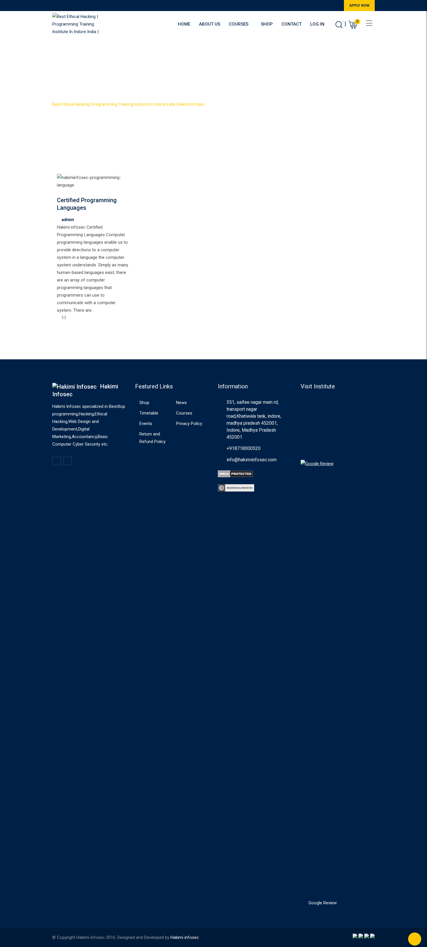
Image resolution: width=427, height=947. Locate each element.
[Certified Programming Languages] (58, 192)
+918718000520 (244, 448)
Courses (238, 24)
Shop (267, 24)
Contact (291, 24)
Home (184, 24)
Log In (317, 24)
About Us (209, 24)
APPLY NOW (359, 5)
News (181, 402)
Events (145, 423)
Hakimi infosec (185, 937)
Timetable (148, 413)
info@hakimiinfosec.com (252, 459)
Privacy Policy (189, 423)
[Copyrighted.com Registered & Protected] (236, 487)
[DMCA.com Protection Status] (235, 473)
